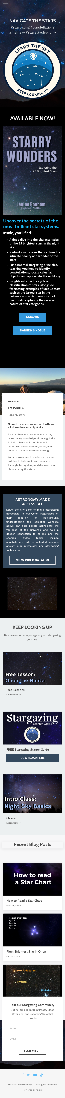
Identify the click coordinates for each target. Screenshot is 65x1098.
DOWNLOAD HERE (32, 758)
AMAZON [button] (32, 317)
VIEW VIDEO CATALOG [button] (32, 560)
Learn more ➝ (13, 694)
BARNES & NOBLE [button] (32, 330)
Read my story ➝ (18, 414)
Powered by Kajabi (32, 1090)
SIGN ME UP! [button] (32, 1050)
